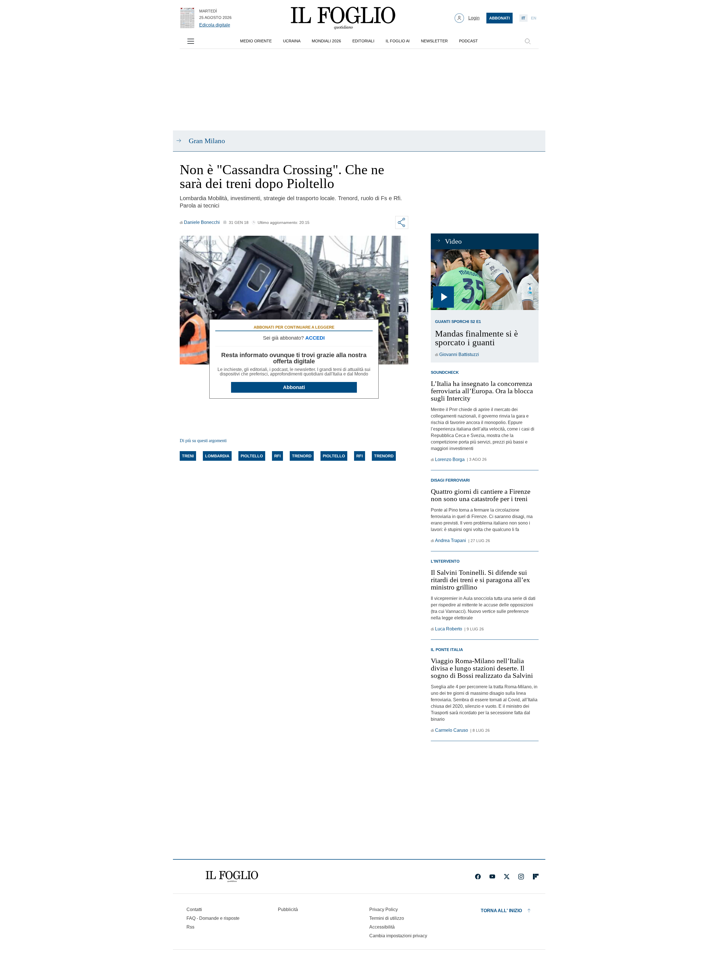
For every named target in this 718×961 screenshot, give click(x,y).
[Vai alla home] (343, 18)
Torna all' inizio (501, 910)
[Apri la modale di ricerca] (527, 41)
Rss (190, 927)
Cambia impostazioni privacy (398, 936)
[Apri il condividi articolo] (401, 222)
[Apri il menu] (190, 41)
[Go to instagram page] (521, 876)
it (523, 18)
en (533, 18)
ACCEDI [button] (315, 338)
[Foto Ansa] (484, 279)
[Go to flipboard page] (536, 876)
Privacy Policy (383, 909)
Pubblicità (288, 909)
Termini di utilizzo (386, 918)
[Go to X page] (507, 876)
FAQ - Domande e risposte (213, 918)
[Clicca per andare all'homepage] (232, 876)
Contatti (194, 909)
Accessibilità (382, 927)
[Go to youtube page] (492, 876)
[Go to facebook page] (478, 876)
